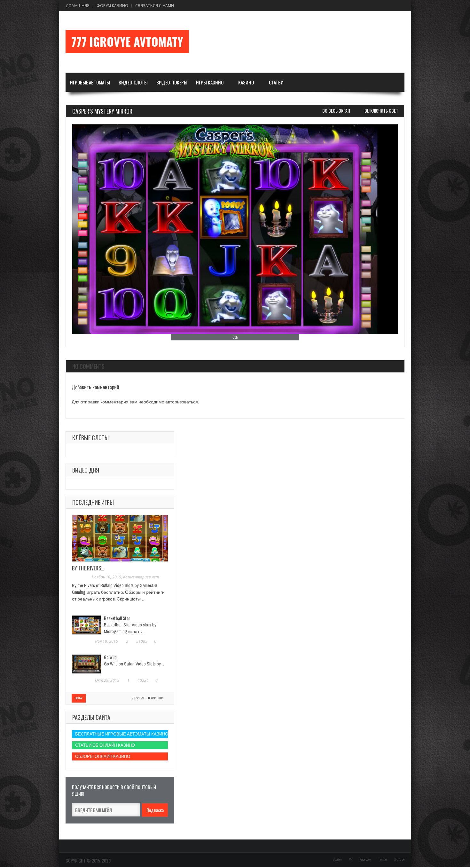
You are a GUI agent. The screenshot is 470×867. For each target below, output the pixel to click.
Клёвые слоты (90, 438)
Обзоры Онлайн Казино (102, 756)
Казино (246, 82)
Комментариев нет (141, 577)
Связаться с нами (154, 5)
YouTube (399, 859)
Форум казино (112, 5)
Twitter (382, 859)
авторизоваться (181, 402)
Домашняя (78, 5)
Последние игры (93, 502)
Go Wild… (111, 657)
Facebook (365, 859)
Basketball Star (117, 618)
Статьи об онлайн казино (105, 745)
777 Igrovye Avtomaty (127, 41)
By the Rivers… (88, 568)
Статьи (276, 82)
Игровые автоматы (90, 82)
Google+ (337, 859)
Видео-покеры (171, 82)
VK (351, 859)
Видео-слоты (133, 82)
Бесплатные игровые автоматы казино (121, 734)
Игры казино (209, 82)
